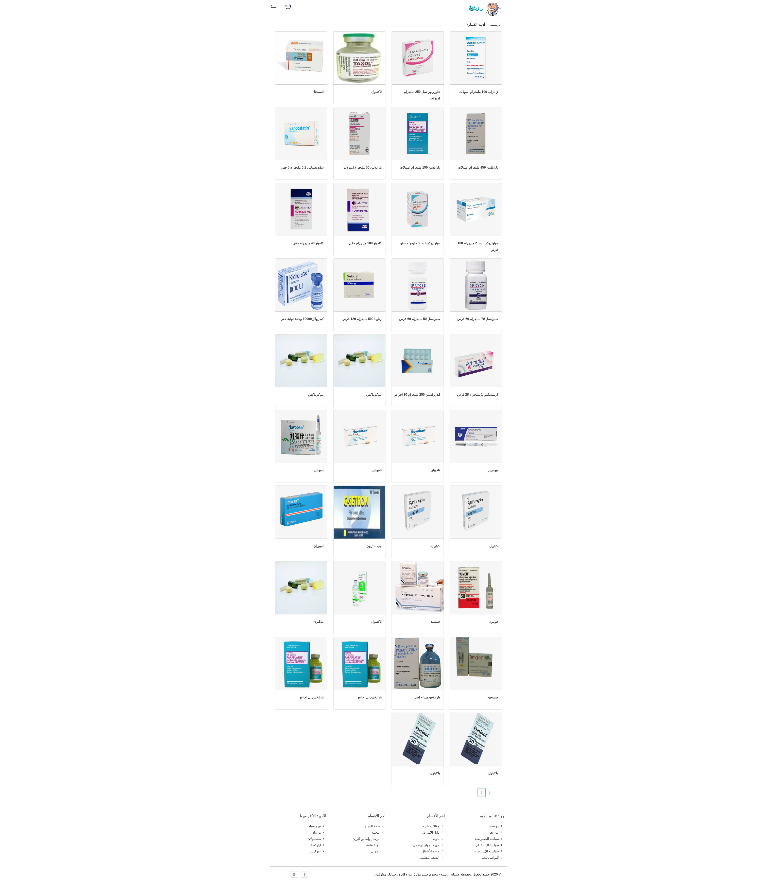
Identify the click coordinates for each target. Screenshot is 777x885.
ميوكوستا (315, 851)
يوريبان (316, 832)
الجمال (375, 851)
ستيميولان (314, 838)
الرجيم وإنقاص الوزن (366, 838)
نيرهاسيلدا (314, 826)
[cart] (288, 6)
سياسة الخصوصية (487, 838)
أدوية (436, 838)
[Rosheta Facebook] (304, 874)
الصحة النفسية (429, 857)
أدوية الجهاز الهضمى (426, 845)
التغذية (376, 832)
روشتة (494, 826)
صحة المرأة (372, 826)
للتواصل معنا (490, 857)
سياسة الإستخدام (487, 845)
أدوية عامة (373, 845)
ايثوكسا (316, 845)
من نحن (493, 832)
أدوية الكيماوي (475, 24)
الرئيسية (495, 24)
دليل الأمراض (430, 832)
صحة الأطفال (430, 851)
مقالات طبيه (431, 826)
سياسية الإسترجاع (487, 851)
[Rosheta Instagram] (294, 874)
